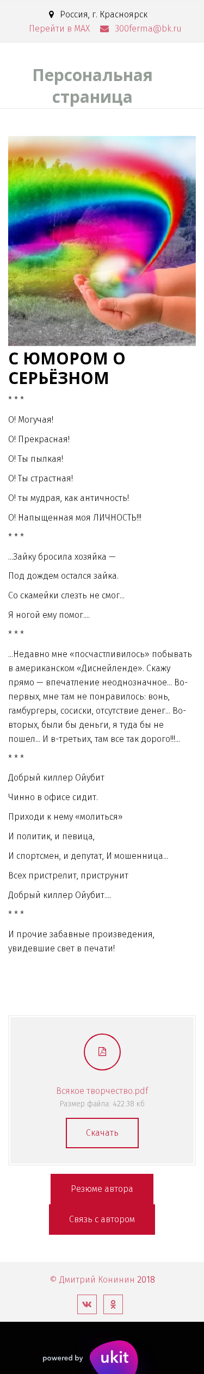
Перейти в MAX (59, 28)
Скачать (102, 1133)
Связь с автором (102, 1219)
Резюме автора (102, 1189)
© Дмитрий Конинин (92, 1279)
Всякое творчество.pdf (102, 1091)
